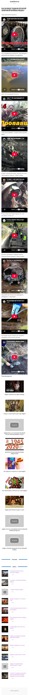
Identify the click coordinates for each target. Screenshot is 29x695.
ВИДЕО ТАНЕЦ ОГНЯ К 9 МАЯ (17, 654)
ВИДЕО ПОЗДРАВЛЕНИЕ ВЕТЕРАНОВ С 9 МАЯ (16, 664)
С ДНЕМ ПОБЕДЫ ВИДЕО (16, 589)
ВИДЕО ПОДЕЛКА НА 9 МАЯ (17, 645)
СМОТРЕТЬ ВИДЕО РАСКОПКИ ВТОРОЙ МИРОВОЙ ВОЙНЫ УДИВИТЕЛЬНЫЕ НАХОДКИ (18, 674)
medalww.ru (14, 1)
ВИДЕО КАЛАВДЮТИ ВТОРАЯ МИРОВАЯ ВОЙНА (17, 636)
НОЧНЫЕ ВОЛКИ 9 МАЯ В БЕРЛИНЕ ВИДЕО (16, 571)
